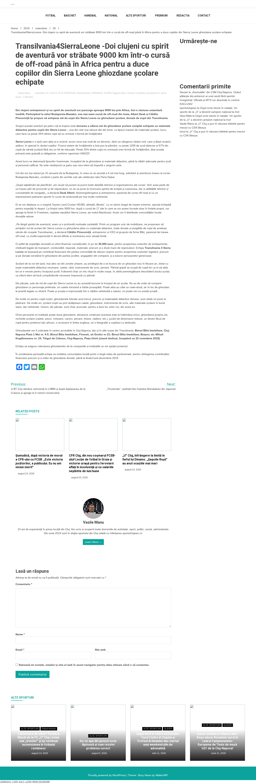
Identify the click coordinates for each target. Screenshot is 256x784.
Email (20, 649)
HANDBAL (90, 15)
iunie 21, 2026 (218, 753)
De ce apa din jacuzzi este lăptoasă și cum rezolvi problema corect (98, 744)
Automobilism (84, 93)
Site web (100, 649)
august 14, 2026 (39, 753)
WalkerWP (161, 775)
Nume (20, 634)
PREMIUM (161, 15)
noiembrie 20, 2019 (44, 93)
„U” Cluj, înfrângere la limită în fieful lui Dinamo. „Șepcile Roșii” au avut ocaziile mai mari (144, 459)
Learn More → (93, 541)
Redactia (183, 15)
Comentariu (24, 584)
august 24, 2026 (25, 473)
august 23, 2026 (132, 469)
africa (123, 93)
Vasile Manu (24, 93)
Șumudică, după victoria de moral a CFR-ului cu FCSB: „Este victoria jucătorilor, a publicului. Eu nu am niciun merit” (39, 461)
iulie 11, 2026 (159, 753)
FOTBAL (51, 15)
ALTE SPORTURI (136, 15)
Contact (204, 15)
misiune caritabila (136, 93)
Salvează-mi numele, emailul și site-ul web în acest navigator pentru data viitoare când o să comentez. (84, 664)
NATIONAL (111, 15)
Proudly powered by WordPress (107, 775)
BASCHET (70, 15)
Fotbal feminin (49, 728)
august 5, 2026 (99, 753)
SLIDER (107, 93)
